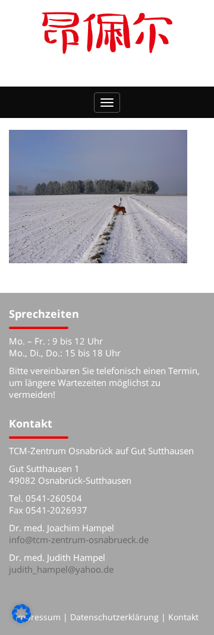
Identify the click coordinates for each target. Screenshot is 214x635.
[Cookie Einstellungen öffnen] (21, 620)
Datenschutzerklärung (114, 617)
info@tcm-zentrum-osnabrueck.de (79, 539)
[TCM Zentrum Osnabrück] (107, 33)
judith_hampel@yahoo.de (61, 569)
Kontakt (183, 617)
